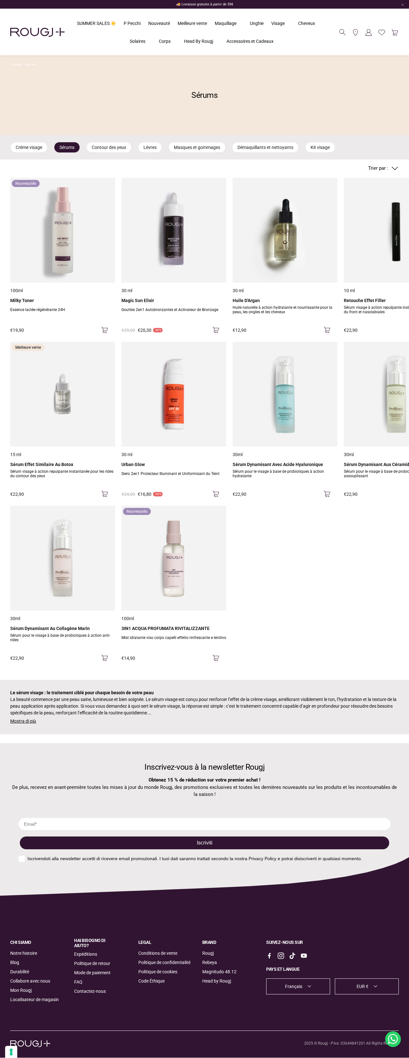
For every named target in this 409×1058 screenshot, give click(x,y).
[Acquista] (104, 330)
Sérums (30, 64)
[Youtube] (304, 955)
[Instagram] (281, 955)
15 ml (15, 454)
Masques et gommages (197, 147)
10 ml (349, 290)
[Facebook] (269, 955)
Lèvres (150, 147)
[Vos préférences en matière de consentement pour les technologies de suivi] (11, 1052)
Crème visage (29, 147)
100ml (16, 290)
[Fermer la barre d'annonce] (402, 5)
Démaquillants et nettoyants (265, 147)
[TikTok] (292, 955)
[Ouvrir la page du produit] (173, 230)
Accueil (16, 64)
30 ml (126, 290)
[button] (342, 32)
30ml (238, 454)
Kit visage (320, 147)
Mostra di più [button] (23, 721)
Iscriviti (204, 842)
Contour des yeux (109, 147)
